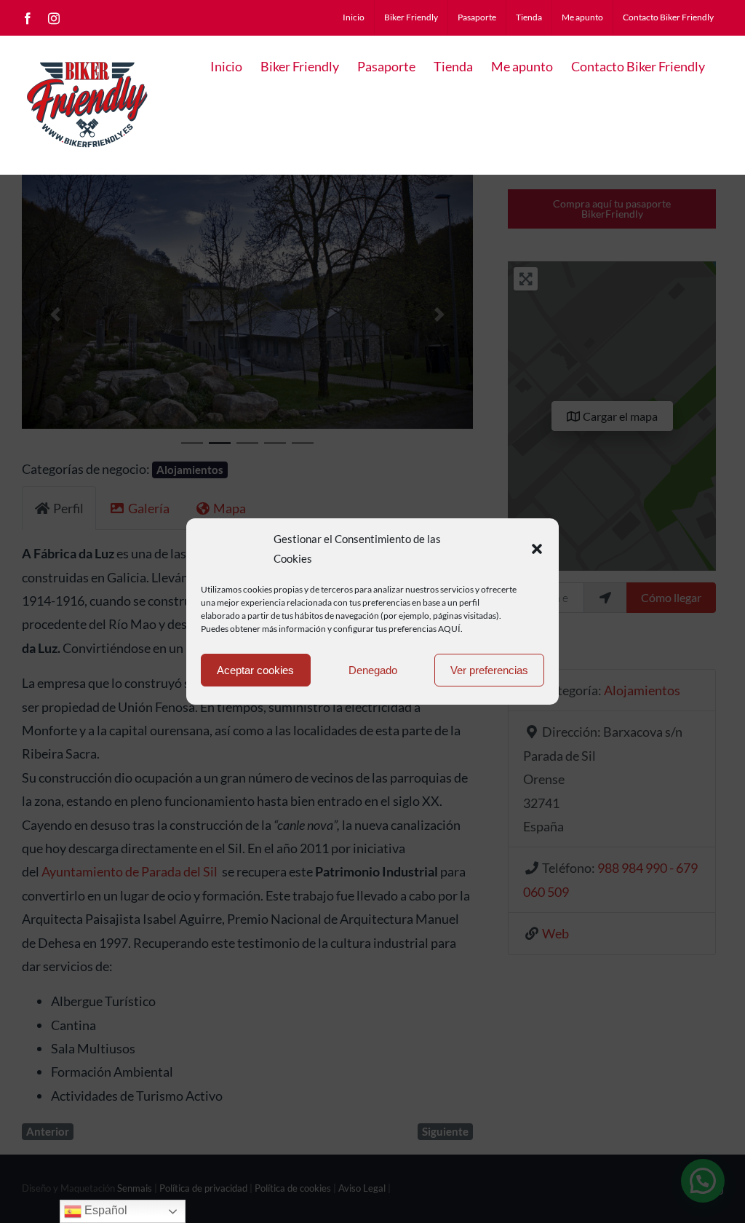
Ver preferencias (489, 670)
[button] (537, 549)
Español (104, 1210)
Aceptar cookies (255, 670)
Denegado (372, 670)
